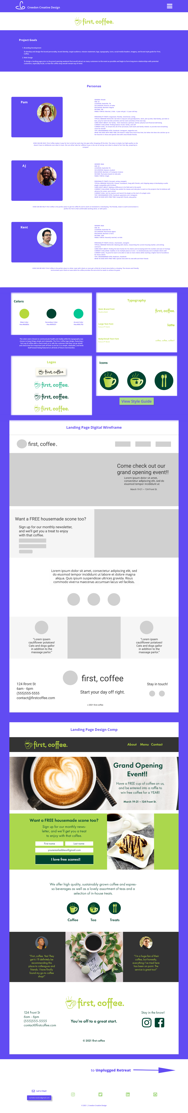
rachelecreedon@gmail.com (39, 1098)
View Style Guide (136, 401)
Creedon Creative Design (43, 7)
